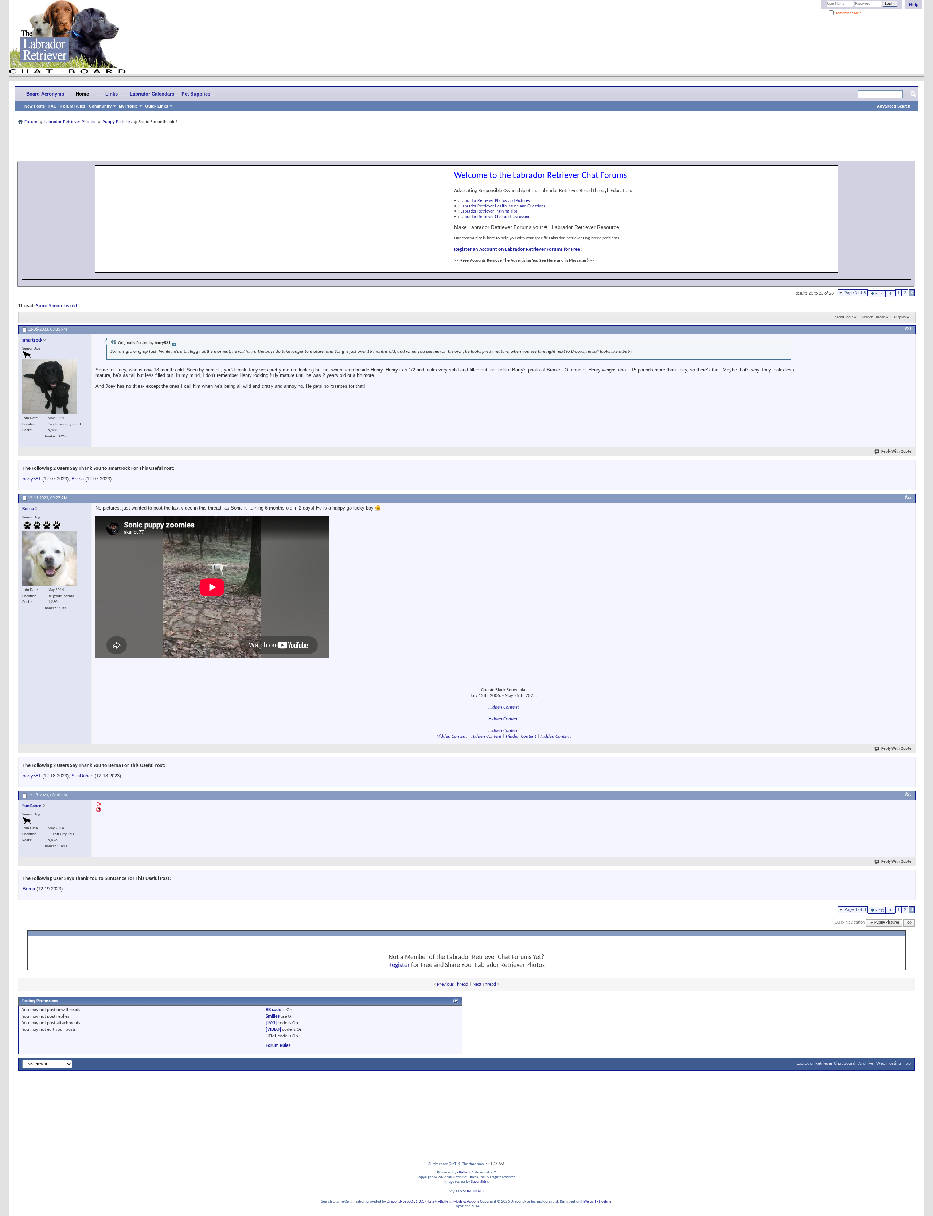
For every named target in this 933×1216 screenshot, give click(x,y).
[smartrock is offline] (49, 386)
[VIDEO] (273, 1029)
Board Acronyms (45, 94)
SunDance (82, 776)
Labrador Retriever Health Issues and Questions (503, 206)
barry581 (32, 479)
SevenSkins (480, 1182)
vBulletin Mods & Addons (458, 1202)
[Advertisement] (466, 142)
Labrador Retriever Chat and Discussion (495, 217)
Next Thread (484, 984)
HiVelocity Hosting (596, 1202)
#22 (908, 497)
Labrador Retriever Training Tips (489, 211)
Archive (865, 1063)
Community (100, 106)
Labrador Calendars (152, 94)
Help (913, 4)
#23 (908, 794)
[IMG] (271, 1023)
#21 (908, 329)
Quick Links (156, 106)
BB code (273, 1010)
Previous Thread (452, 984)
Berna (77, 479)
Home (82, 94)
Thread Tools (843, 317)
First (879, 293)
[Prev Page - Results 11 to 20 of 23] (890, 293)
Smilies (273, 1016)
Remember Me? (847, 13)
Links (111, 94)
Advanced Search (893, 106)
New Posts (34, 106)
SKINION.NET (473, 1191)
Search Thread (873, 317)
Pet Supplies (195, 94)
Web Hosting (888, 1063)
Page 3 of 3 (855, 293)
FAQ (52, 106)
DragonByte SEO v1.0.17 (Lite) (411, 1202)
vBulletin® (465, 1172)
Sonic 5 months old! (57, 306)
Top (909, 923)
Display (900, 317)
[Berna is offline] (49, 558)
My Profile (128, 106)
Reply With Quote (896, 452)
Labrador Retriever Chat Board (826, 1063)
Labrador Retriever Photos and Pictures (495, 201)
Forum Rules (72, 106)
